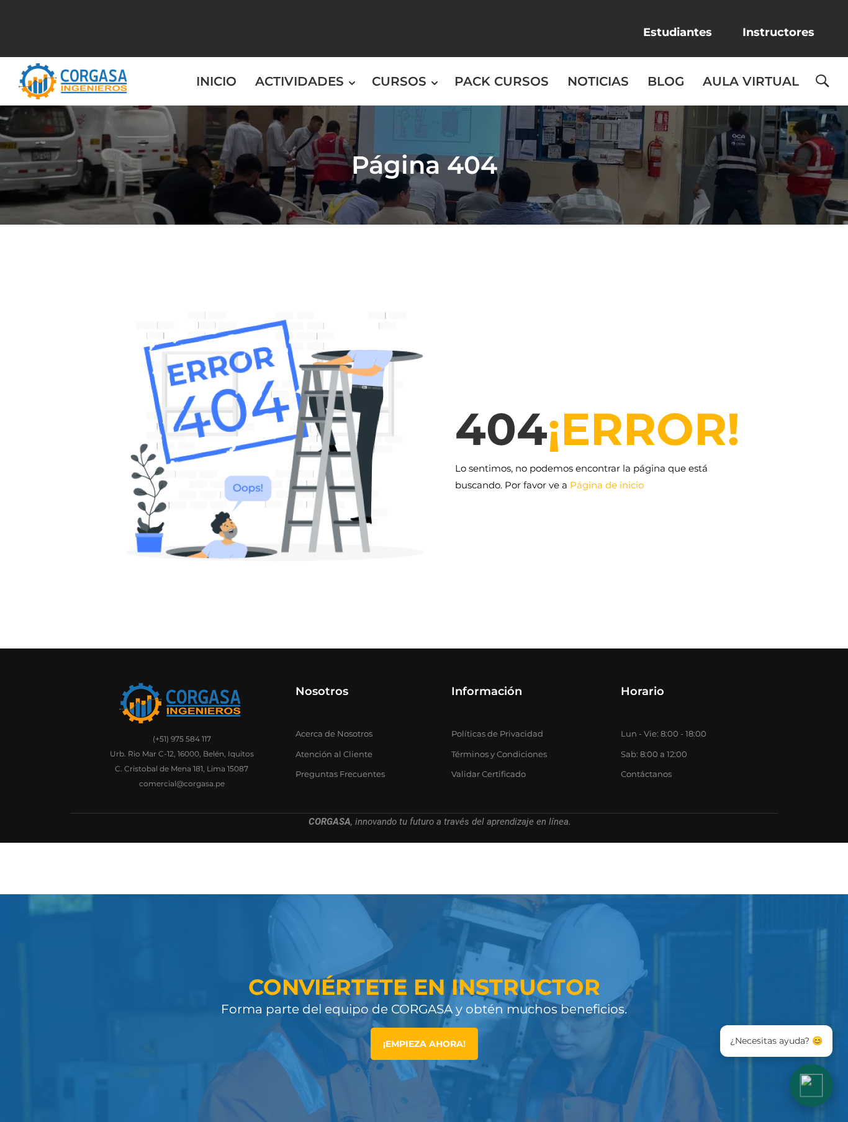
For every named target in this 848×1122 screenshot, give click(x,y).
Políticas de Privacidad (497, 733)
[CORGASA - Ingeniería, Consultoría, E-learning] (73, 81)
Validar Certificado (488, 774)
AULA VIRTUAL (751, 81)
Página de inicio (607, 485)
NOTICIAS (598, 81)
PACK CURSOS (501, 81)
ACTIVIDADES (299, 81)
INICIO (216, 81)
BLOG (665, 81)
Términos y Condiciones (499, 754)
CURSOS (399, 81)
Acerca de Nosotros (333, 733)
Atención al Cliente (333, 754)
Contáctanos (646, 774)
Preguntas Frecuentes (340, 774)
